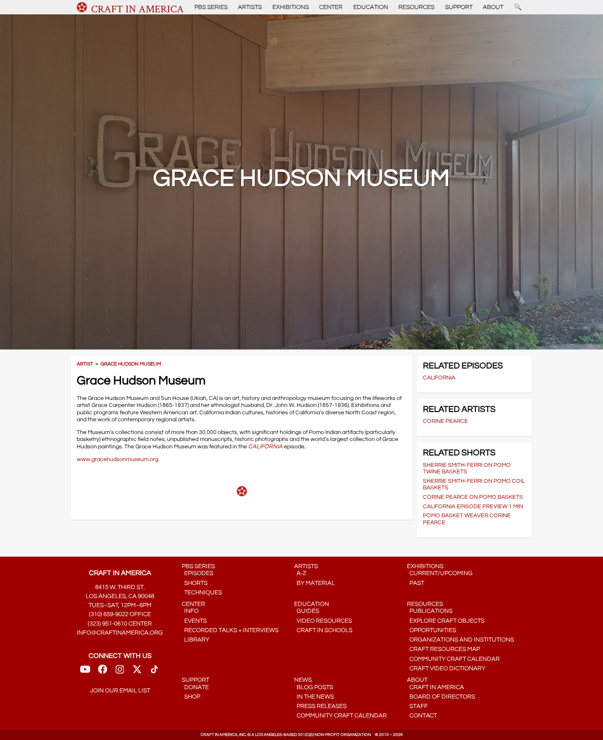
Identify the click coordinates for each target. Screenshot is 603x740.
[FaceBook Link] (103, 672)
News (303, 680)
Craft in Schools (323, 630)
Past (415, 583)
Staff (417, 706)
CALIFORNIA (265, 446)
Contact (422, 716)
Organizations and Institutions (460, 640)
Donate (195, 687)
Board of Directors (441, 697)
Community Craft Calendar (453, 659)
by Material (314, 583)
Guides (306, 611)
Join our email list (120, 690)
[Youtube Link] (85, 672)
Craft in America (435, 687)
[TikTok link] (154, 672)
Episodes (197, 573)
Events (194, 621)
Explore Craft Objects (445, 621)
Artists (250, 7)
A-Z (300, 573)
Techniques (202, 592)
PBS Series (211, 7)
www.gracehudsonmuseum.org (117, 459)
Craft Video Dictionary (446, 668)
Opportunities (431, 630)
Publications (429, 611)
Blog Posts (313, 687)
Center (331, 7)
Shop (191, 697)
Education (370, 7)
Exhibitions (290, 7)
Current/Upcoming (440, 573)
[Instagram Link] (119, 672)
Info (190, 611)
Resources (416, 7)
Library (195, 640)
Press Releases (320, 706)
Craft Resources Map (443, 649)
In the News (314, 697)
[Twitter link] (137, 672)
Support (459, 7)
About (493, 7)
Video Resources (323, 621)
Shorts (195, 583)
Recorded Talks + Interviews (230, 630)
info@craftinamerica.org (120, 633)
